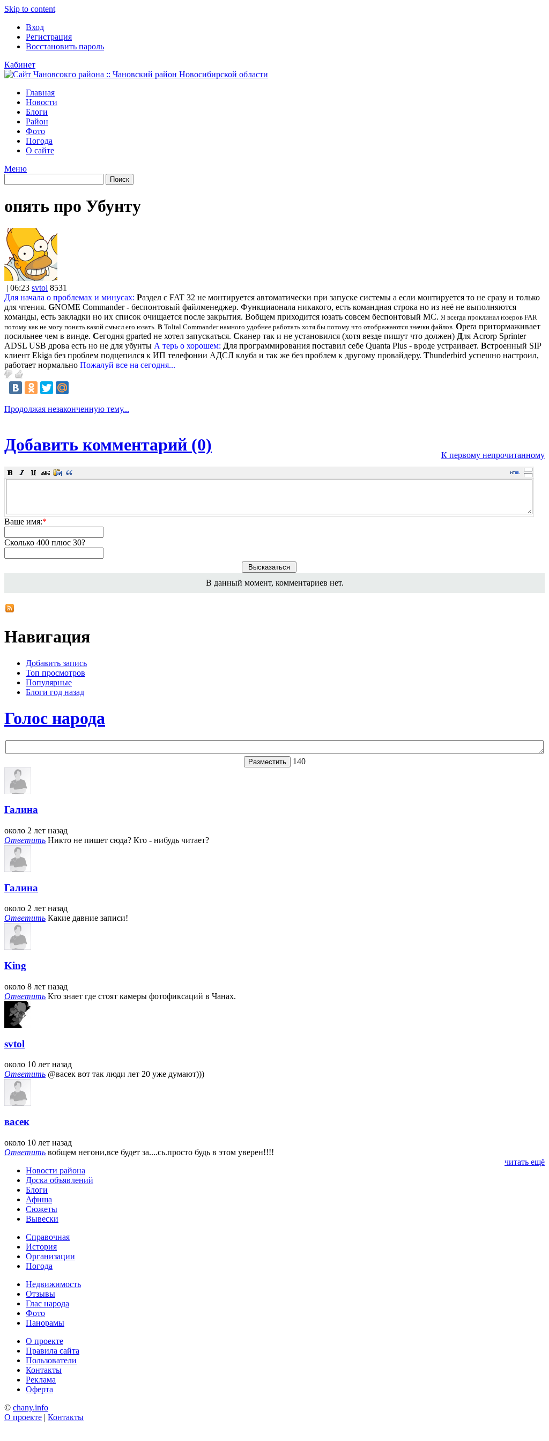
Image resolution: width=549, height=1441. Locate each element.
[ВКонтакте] (15, 387)
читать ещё (525, 1161)
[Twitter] (46, 387)
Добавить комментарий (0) (108, 444)
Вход (35, 27)
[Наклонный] (22, 472)
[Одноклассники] (31, 387)
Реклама (41, 1379)
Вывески (42, 1218)
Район (37, 121)
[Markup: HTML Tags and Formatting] (30, 278)
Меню (15, 168)
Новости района (55, 1170)
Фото (35, 131)
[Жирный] (10, 472)
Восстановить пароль (65, 46)
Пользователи (51, 1360)
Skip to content (29, 8)
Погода (39, 140)
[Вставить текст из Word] (57, 472)
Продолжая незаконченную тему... (66, 408)
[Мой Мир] (62, 387)
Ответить (25, 840)
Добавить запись (56, 663)
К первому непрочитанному (493, 455)
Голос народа (54, 718)
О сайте (40, 150)
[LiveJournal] (77, 387)
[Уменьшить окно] (528, 474)
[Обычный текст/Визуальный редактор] (515, 472)
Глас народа (47, 1303)
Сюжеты (41, 1209)
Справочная (48, 1237)
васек (16, 1121)
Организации (50, 1256)
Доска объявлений (59, 1180)
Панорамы (45, 1322)
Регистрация (49, 36)
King (15, 965)
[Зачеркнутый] (45, 472)
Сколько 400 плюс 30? (44, 542)
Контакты (44, 1370)
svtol (40, 287)
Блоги (37, 111)
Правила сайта (52, 1350)
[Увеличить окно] (528, 469)
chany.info (30, 1407)
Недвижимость (53, 1284)
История (41, 1246)
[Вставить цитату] (69, 472)
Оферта (39, 1389)
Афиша (39, 1199)
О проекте (44, 1341)
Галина (21, 809)
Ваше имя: (25, 521)
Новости (41, 102)
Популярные (49, 682)
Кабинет (19, 64)
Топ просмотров (55, 672)
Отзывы (40, 1293)
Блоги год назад (55, 692)
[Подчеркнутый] (34, 472)
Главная (40, 92)
